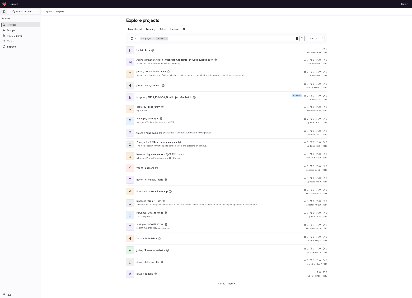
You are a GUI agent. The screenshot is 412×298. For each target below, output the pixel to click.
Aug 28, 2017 (321, 205)
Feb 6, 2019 (321, 52)
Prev (222, 283)
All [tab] (184, 29)
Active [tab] (163, 29)
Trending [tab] (150, 29)
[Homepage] (4, 3)
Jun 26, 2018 (321, 157)
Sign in (404, 4)
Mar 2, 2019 (321, 63)
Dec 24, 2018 (321, 170)
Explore (14, 4)
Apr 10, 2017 (321, 182)
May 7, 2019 (321, 264)
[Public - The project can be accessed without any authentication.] (152, 50)
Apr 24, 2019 (321, 134)
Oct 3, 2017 (321, 99)
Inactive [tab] (174, 29)
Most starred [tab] (135, 29)
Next (230, 283)
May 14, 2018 (321, 240)
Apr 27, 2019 (321, 122)
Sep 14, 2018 (321, 193)
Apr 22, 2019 (321, 146)
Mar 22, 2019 (321, 87)
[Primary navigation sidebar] (3, 11)
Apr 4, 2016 (322, 216)
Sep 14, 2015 (321, 228)
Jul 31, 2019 (321, 252)
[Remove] (166, 38)
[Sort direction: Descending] (321, 38)
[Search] (302, 38)
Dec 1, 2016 (321, 276)
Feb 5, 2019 (321, 110)
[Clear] (297, 38)
